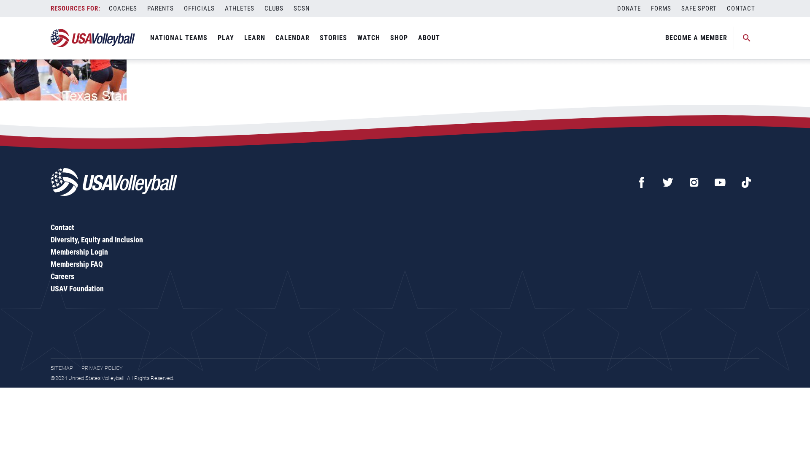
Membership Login (79, 251)
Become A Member (696, 38)
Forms (661, 8)
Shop (399, 38)
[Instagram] (694, 182)
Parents (160, 8)
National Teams (179, 38)
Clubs (274, 8)
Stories (333, 38)
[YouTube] (720, 182)
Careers (62, 276)
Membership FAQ (77, 264)
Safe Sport (699, 8)
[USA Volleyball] (93, 38)
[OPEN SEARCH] (746, 38)
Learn (254, 38)
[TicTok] (746, 182)
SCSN (302, 8)
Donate (629, 8)
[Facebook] (642, 182)
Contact (741, 8)
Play (226, 38)
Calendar (292, 38)
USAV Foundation (77, 288)
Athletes (239, 8)
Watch (368, 38)
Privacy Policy (102, 368)
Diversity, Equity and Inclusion (97, 239)
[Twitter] (668, 182)
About (429, 38)
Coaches (123, 8)
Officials (199, 8)
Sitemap (62, 368)
